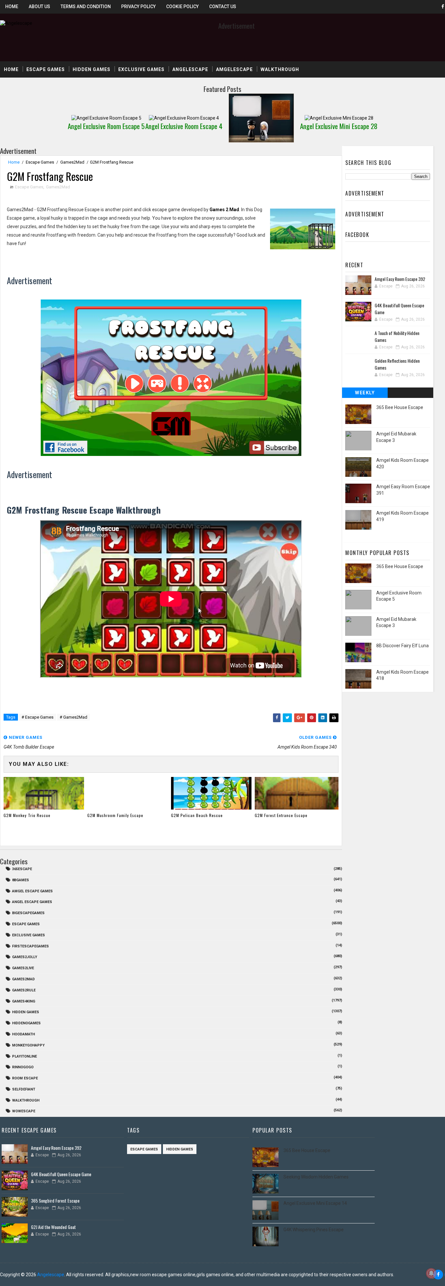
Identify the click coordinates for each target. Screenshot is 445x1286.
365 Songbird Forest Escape (55, 1200)
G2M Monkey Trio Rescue (27, 815)
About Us (39, 6)
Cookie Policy (182, 6)
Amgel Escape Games (32, 891)
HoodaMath (23, 1034)
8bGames (20, 880)
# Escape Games (37, 717)
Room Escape (25, 1078)
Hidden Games (91, 69)
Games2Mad (72, 162)
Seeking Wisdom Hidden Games (316, 1176)
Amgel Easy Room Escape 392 (400, 278)
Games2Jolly (24, 957)
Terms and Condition (86, 6)
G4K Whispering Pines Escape (313, 1229)
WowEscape (23, 1111)
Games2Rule (24, 990)
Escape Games (45, 69)
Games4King (23, 1001)
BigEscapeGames (28, 913)
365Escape (22, 869)
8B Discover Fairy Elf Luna (402, 645)
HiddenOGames (26, 1023)
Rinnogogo (23, 1067)
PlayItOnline (24, 1056)
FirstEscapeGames (30, 946)
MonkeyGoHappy (28, 1045)
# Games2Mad (73, 717)
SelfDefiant (23, 1089)
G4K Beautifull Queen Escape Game (61, 1174)
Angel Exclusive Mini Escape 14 (315, 1203)
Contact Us (222, 6)
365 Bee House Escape (399, 407)
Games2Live (23, 968)
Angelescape (190, 69)
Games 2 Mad (224, 209)
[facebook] (438, 1274)
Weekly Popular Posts (365, 394)
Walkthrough (280, 69)
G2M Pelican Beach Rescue (197, 815)
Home (11, 6)
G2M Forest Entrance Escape (281, 815)
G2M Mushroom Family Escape (115, 815)
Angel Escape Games (32, 902)
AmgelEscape (234, 69)
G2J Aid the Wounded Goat (53, 1226)
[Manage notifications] (431, 1273)
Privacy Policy (138, 6)
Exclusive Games (141, 69)
